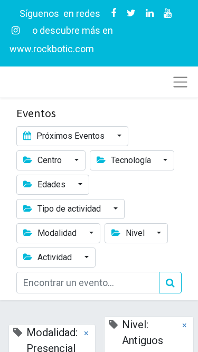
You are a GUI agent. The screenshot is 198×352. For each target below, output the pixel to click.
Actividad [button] (54, 257)
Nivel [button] (135, 233)
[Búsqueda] (170, 282)
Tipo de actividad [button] (69, 209)
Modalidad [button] (57, 233)
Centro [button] (49, 160)
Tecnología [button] (131, 160)
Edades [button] (51, 184)
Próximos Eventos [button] (70, 136)
